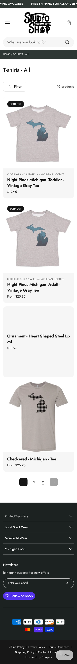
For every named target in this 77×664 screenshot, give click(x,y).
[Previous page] (23, 482)
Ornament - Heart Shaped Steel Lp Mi (38, 339)
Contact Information (50, 652)
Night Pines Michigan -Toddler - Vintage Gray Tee (35, 182)
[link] (43, 482)
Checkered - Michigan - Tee (31, 459)
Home (6, 54)
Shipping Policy (24, 652)
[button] (7, 22)
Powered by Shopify (38, 657)
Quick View (38, 163)
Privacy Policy (36, 647)
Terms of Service (58, 647)
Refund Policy (16, 647)
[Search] (66, 41)
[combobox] (38, 42)
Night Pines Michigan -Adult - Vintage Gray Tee (33, 287)
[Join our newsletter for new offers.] (67, 583)
